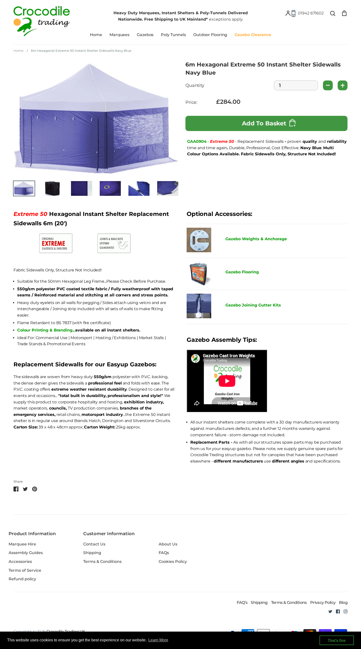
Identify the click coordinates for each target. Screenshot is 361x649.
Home (96, 34)
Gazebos (145, 34)
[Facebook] (336, 611)
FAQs (164, 552)
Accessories (20, 561)
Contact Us (94, 544)
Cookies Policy (173, 561)
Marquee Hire (22, 544)
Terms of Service (25, 570)
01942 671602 (311, 13)
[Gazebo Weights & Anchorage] (199, 251)
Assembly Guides (26, 552)
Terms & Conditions (102, 561)
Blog (343, 602)
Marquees (119, 34)
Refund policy (22, 579)
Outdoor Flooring (210, 34)
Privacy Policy (323, 602)
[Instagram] (343, 611)
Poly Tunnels (173, 34)
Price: (191, 102)
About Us (168, 544)
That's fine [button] (337, 640)
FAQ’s (242, 602)
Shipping (92, 552)
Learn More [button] (158, 640)
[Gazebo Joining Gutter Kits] (202, 307)
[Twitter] (328, 611)
